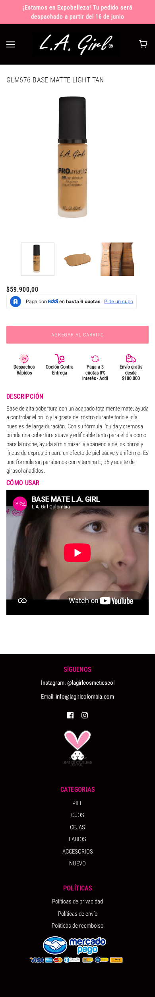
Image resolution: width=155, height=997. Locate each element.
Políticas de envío (77, 913)
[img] (70, 715)
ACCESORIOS (77, 851)
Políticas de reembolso (77, 925)
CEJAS (77, 827)
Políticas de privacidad (77, 901)
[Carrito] (144, 44)
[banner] (76, 44)
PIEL (77, 803)
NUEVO (77, 863)
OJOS (77, 815)
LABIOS (77, 839)
